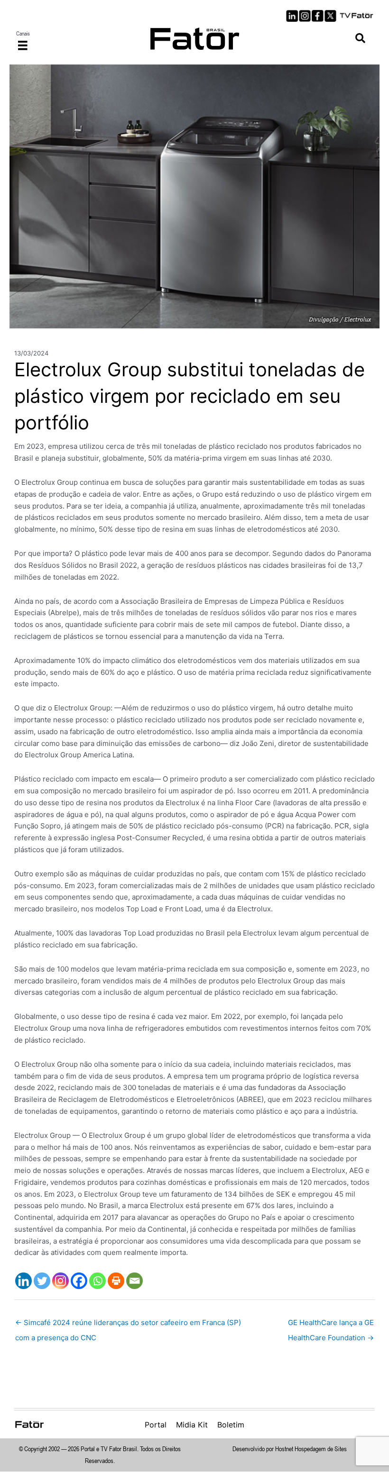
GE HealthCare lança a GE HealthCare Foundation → (331, 1325)
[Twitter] (42, 1280)
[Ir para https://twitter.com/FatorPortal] (330, 16)
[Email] (134, 1280)
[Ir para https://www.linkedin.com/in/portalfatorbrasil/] (292, 16)
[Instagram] (60, 1280)
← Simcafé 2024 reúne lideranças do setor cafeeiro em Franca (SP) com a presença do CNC (128, 1325)
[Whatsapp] (97, 1280)
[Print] (116, 1280)
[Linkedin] (23, 1280)
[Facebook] (79, 1280)
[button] (360, 38)
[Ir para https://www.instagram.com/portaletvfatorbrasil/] (305, 16)
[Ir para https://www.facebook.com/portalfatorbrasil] (318, 16)
